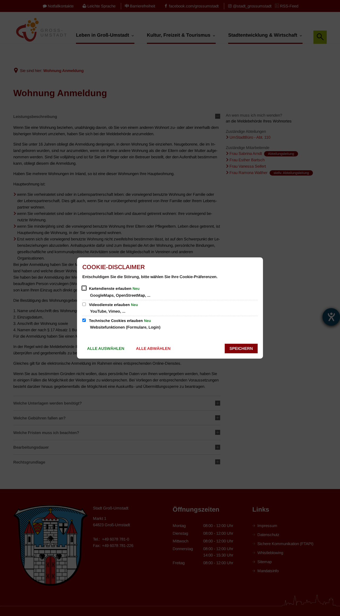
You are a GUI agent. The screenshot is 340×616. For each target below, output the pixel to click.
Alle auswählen (105, 348)
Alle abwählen (153, 348)
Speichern (241, 348)
